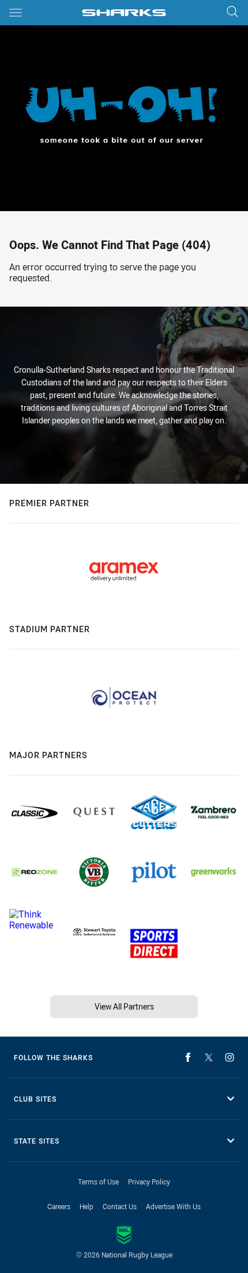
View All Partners (124, 1006)
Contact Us (120, 1206)
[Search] (232, 12)
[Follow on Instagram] (229, 1057)
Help (86, 1206)
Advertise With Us (173, 1206)
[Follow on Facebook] (188, 1057)
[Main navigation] (15, 12)
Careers (58, 1206)
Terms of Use (98, 1181)
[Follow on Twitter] (208, 1057)
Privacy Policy (149, 1181)
